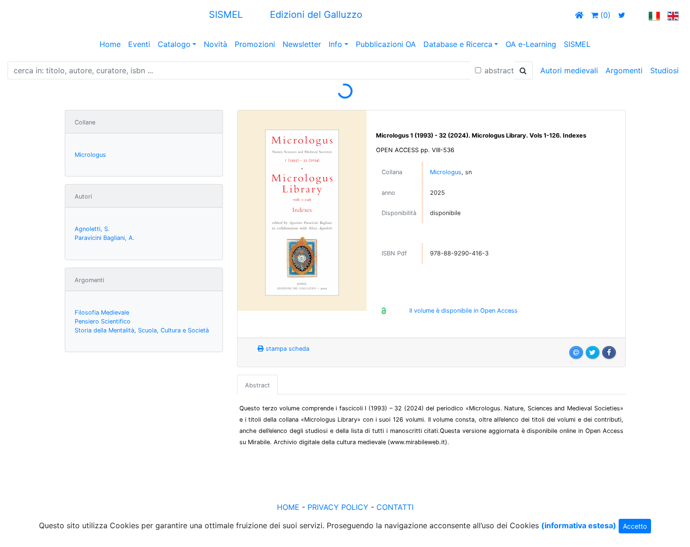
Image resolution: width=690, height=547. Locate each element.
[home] (579, 15)
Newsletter (302, 44)
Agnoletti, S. (92, 228)
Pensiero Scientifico (102, 321)
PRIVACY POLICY (337, 507)
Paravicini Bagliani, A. (105, 237)
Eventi (139, 44)
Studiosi (664, 70)
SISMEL (577, 44)
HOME (288, 507)
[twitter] (621, 15)
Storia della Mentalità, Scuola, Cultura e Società (142, 330)
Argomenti (624, 70)
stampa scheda (286, 348)
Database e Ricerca (457, 44)
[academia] (637, 15)
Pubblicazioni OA (386, 44)
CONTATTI (395, 507)
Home (110, 44)
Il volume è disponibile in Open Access (463, 310)
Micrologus (90, 154)
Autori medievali (569, 70)
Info (335, 44)
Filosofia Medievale (102, 312)
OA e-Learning (531, 44)
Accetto (635, 526)
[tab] (257, 384)
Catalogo (174, 44)
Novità (215, 44)
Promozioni (255, 44)
